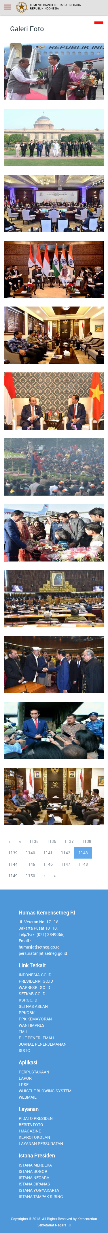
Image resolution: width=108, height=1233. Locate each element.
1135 (34, 841)
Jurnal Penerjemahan (43, 1044)
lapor (25, 1078)
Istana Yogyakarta (39, 1190)
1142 (65, 852)
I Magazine (30, 1131)
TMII (23, 1031)
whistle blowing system (45, 1090)
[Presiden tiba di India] (54, 68)
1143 (83, 852)
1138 (86, 841)
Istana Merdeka (35, 1165)
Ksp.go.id (28, 1000)
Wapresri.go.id (34, 987)
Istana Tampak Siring (41, 1196)
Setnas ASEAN (33, 1006)
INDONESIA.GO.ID (35, 974)
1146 (48, 864)
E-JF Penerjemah (36, 1037)
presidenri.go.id (36, 981)
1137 (69, 841)
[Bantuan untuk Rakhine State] (54, 727)
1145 (30, 864)
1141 (48, 852)
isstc (24, 1050)
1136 (51, 841)
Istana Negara (34, 1177)
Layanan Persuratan (41, 1143)
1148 (83, 864)
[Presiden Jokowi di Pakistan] (54, 661)
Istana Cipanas (34, 1184)
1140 (30, 852)
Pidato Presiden (36, 1118)
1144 (13, 864)
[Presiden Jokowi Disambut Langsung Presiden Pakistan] (54, 529)
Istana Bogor (33, 1171)
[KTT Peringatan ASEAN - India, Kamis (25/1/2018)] (54, 134)
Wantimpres (32, 1025)
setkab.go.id (32, 993)
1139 (13, 852)
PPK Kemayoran (35, 1019)
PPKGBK (27, 1012)
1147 (65, 864)
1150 (30, 875)
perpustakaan (34, 1072)
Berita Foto (31, 1124)
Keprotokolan (34, 1137)
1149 (13, 875)
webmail (28, 1097)
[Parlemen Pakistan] (54, 595)
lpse (24, 1084)
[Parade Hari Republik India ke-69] (54, 463)
